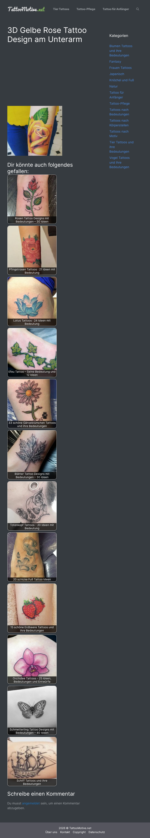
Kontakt (65, 832)
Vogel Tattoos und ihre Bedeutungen (119, 162)
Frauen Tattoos (120, 68)
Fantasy (115, 61)
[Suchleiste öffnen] (138, 9)
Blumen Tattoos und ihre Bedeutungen (120, 50)
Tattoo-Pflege (85, 9)
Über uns (51, 832)
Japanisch (116, 74)
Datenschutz (97, 832)
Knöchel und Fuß (121, 80)
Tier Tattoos (61, 9)
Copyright (79, 832)
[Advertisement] (51, 74)
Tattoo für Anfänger (116, 9)
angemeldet (31, 803)
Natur (113, 86)
